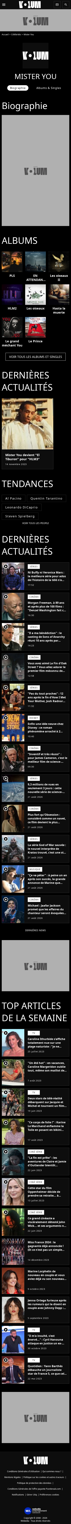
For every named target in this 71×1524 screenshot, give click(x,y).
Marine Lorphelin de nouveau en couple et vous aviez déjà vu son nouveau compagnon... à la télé (46, 1276)
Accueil (5, 34)
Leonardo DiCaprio (21, 507)
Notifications (18, 1494)
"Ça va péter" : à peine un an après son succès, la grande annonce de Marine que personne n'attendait (47, 880)
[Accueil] (30, 4)
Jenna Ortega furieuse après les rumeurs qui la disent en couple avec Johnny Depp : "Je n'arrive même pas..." (47, 1306)
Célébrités (16, 34)
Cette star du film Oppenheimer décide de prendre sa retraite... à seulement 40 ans (44, 1193)
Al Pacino (13, 498)
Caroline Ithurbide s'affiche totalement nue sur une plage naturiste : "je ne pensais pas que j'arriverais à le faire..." (47, 1046)
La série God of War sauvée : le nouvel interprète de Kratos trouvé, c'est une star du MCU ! (47, 850)
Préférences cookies (49, 1494)
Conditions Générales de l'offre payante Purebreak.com (34, 1488)
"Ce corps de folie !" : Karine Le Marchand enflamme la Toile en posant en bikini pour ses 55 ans (46, 1127)
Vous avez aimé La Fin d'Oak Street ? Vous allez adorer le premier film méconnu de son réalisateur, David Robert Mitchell (47, 670)
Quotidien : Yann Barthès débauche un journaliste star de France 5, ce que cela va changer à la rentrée (47, 1371)
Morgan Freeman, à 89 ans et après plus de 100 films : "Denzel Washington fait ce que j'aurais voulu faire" (46, 608)
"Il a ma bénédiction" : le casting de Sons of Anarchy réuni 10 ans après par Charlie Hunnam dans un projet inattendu (46, 640)
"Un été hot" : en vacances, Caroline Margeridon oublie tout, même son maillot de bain (46, 1068)
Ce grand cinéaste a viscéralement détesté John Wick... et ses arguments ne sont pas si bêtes (46, 1223)
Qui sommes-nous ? (51, 1471)
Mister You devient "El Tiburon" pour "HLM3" (22, 457)
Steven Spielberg (20, 516)
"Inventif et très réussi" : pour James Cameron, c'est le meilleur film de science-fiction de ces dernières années (47, 761)
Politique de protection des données (34, 1483)
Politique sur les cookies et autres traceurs (43, 1477)
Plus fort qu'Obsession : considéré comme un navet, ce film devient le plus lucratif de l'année (47, 820)
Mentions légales (12, 1477)
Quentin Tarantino (47, 498)
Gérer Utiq (32, 1494)
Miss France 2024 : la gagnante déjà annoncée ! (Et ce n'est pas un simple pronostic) (46, 1247)
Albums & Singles (48, 88)
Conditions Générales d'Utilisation (23, 1471)
